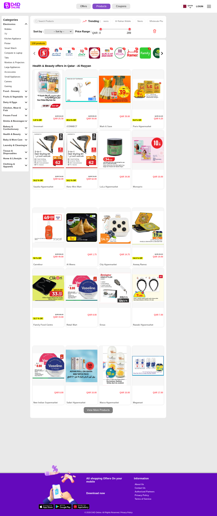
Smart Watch (10, 48)
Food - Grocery (11, 91)
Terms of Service (143, 499)
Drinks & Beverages (13, 121)
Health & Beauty (12, 134)
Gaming (8, 86)
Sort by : (38, 31)
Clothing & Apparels (9, 165)
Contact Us (140, 488)
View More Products (98, 410)
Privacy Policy (142, 495)
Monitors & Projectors (14, 62)
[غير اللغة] (184, 6)
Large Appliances (12, 67)
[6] (82, 58)
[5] (56, 58)
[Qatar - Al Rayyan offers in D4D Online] (154, 31)
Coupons (121, 6)
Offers (83, 6)
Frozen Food (10, 115)
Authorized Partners (144, 491)
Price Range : (83, 31)
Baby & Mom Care (12, 139)
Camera (8, 81)
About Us (139, 484)
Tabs (6, 58)
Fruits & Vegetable (13, 96)
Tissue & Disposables (10, 152)
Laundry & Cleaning (14, 145)
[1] (69, 58)
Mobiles (8, 29)
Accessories (10, 72)
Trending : (93, 21)
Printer (7, 43)
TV (5, 34)
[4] (145, 58)
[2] (44, 58)
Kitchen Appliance (12, 38)
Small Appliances (12, 77)
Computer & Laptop (13, 53)
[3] (120, 58)
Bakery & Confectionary (11, 127)
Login (199, 6)
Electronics (9, 24)
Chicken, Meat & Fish (12, 109)
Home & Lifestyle (12, 158)
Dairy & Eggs (10, 102)
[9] (94, 58)
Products (101, 6)
